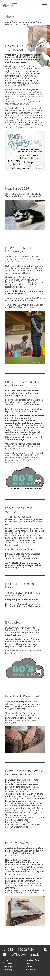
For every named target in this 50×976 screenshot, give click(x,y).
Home (5, 960)
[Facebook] (45, 949)
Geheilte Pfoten (32, 960)
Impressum (30, 969)
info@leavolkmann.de (24, 954)
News (27, 963)
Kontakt (29, 966)
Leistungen (8, 966)
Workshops (8, 969)
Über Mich (8, 963)
